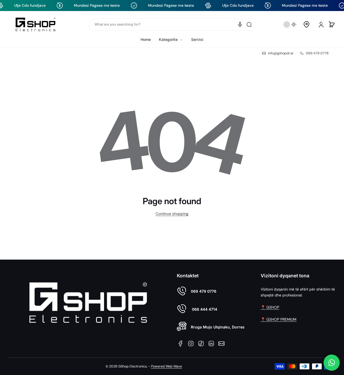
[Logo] (35, 24)
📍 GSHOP (270, 307)
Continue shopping (172, 213)
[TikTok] (201, 343)
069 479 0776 (203, 291)
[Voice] (240, 24)
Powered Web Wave (166, 366)
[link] (171, 40)
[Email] (221, 343)
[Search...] (249, 24)
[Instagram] (191, 343)
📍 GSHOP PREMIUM (278, 319)
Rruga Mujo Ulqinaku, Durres (218, 327)
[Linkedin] (211, 343)
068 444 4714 (204, 309)
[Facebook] (180, 343)
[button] (306, 24)
